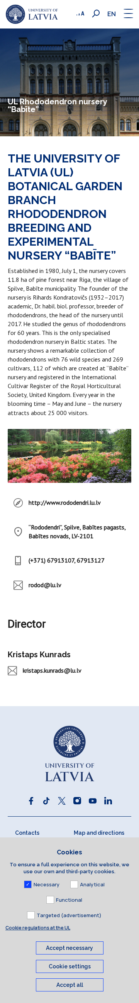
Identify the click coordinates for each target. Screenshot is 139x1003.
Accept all (69, 985)
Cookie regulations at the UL (37, 927)
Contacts (27, 833)
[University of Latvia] (32, 14)
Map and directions (99, 833)
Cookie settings (70, 966)
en (111, 14)
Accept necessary (69, 948)
